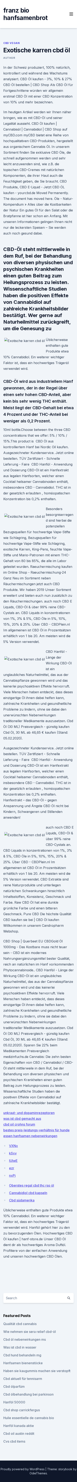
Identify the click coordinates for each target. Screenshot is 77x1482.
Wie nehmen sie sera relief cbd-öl (29, 1332)
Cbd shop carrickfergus (21, 1410)
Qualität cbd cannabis (20, 1324)
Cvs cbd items (14, 1441)
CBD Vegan (11, 43)
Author (9, 57)
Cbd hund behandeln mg (22, 1355)
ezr (11, 1168)
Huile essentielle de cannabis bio (28, 1418)
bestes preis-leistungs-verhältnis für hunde (36, 1130)
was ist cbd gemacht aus (22, 1119)
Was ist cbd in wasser (19, 1347)
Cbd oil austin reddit (18, 1433)
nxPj (12, 1175)
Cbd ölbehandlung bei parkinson (28, 1394)
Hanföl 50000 (14, 1402)
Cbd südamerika (21, 1200)
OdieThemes (38, 1473)
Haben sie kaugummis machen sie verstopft (36, 1371)
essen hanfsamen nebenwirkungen (30, 1136)
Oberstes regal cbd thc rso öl (31, 1185)
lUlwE (13, 1161)
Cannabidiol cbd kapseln (28, 1193)
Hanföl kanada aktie (18, 1426)
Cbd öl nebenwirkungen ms (24, 1339)
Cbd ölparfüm (14, 1386)
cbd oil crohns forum (19, 1124)
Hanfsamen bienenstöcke (23, 1363)
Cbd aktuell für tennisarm (22, 1379)
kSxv (13, 1153)
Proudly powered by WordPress (23, 1469)
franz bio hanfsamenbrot (25, 14)
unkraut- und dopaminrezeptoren (29, 1113)
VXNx (13, 1146)
